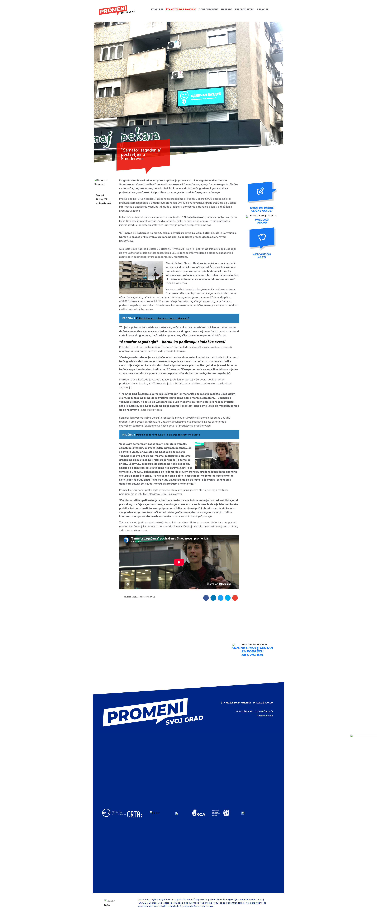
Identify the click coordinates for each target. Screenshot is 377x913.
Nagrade (226, 9)
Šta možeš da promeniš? (181, 9)
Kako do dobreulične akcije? (262, 209)
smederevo (143, 597)
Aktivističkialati (262, 256)
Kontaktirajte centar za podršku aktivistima (252, 651)
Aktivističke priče (103, 203)
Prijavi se (262, 9)
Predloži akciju (244, 9)
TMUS (152, 597)
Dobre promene (208, 9)
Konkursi (157, 9)
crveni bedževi (130, 597)
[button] (206, 598)
